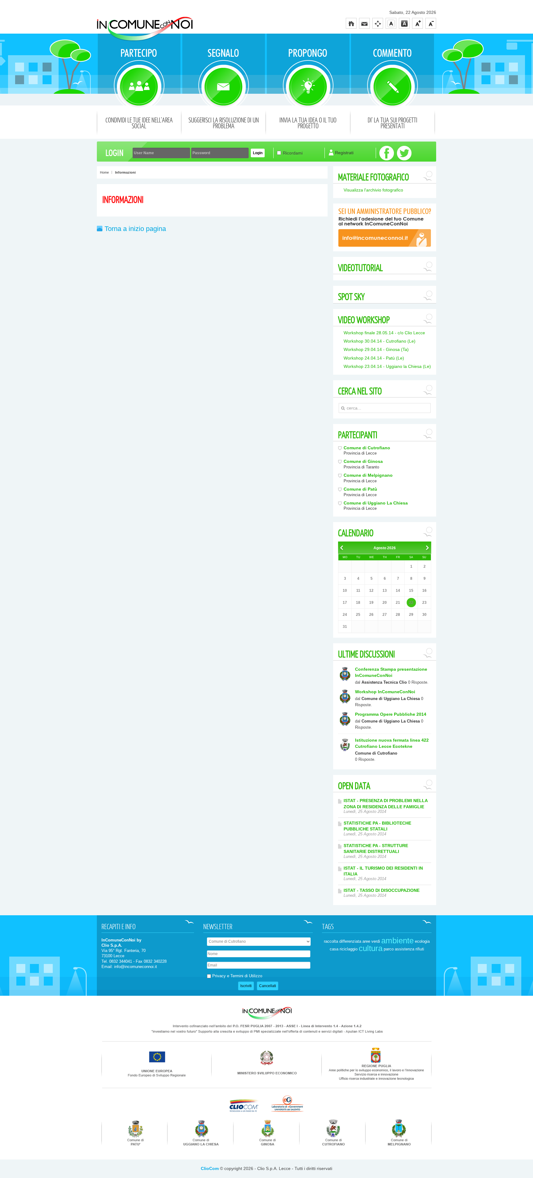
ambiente (397, 940)
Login (257, 153)
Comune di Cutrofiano (367, 447)
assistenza (404, 948)
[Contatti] (364, 23)
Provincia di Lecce (360, 453)
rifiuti (419, 948)
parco (389, 948)
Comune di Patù (360, 489)
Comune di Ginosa (363, 461)
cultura (370, 948)
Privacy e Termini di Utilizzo (237, 976)
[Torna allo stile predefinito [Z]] (391, 23)
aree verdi (371, 941)
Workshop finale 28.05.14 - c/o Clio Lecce (384, 332)
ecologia (422, 941)
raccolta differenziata (342, 941)
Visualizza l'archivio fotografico (373, 189)
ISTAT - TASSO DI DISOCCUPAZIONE (381, 890)
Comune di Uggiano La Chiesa (376, 502)
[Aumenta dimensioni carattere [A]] (417, 23)
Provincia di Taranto (361, 467)
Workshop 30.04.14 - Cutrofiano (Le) (379, 341)
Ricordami (293, 152)
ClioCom (210, 1168)
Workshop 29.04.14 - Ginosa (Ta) (376, 349)
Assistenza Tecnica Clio (384, 682)
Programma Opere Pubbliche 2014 (390, 714)
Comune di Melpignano (368, 475)
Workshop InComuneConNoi (385, 691)
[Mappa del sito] (377, 23)
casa (334, 948)
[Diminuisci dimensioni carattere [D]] (430, 23)
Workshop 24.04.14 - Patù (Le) (374, 358)
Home (104, 172)
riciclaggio (348, 948)
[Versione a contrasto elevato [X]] (404, 23)
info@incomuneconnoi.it (135, 966)
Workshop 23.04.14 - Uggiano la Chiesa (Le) (387, 366)
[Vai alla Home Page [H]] (351, 23)
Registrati (344, 152)
